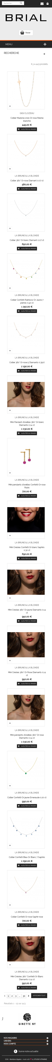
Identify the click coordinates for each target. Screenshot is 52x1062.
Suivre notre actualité (28, 1051)
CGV (6, 1059)
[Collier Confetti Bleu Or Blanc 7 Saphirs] (26, 829)
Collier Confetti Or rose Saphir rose (27, 917)
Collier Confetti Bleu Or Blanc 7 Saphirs (27, 857)
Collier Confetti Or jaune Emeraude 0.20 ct (26, 797)
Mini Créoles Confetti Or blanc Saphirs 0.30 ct (26, 548)
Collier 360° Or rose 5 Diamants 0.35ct (27, 362)
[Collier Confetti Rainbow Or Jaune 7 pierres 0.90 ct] (26, 272)
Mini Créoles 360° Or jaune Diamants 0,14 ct (27, 611)
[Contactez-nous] (42, 4)
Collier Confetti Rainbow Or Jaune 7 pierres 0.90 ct (26, 301)
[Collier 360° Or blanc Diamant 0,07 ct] (26, 212)
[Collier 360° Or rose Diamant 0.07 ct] (26, 153)
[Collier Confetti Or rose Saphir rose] (26, 889)
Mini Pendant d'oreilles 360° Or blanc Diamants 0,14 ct (27, 423)
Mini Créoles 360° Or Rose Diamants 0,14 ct (27, 673)
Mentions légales (15, 1059)
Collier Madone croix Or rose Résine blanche (26, 119)
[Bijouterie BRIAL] (26, 18)
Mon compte (10, 1044)
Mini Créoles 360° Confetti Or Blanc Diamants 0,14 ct (27, 978)
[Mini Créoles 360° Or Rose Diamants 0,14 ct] (26, 644)
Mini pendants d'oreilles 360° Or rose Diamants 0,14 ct (27, 736)
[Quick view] (10, 106)
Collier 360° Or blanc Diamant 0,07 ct (27, 240)
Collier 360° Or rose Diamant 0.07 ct (27, 180)
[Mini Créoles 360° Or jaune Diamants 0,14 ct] (26, 582)
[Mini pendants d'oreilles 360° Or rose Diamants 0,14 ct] (26, 707)
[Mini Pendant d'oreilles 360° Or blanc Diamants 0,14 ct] (26, 394)
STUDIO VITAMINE (40, 1059)
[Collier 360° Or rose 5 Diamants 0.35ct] (26, 334)
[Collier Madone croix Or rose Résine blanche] (26, 90)
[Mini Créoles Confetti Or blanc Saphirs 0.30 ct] (26, 519)
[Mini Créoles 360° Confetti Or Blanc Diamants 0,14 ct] (26, 949)
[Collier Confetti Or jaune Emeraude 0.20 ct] (26, 770)
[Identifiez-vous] (47, 4)
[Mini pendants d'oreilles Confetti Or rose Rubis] (26, 457)
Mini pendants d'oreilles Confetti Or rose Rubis (26, 486)
